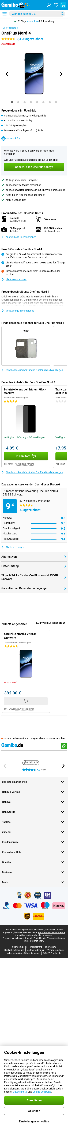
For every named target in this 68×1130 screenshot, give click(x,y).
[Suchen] (62, 14)
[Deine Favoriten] (56, 5)
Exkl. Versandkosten (24, 709)
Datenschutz (36, 947)
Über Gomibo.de (19, 947)
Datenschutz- (20, 1091)
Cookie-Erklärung (42, 1091)
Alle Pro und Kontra (16, 279)
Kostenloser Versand (24, 464)
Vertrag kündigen (55, 950)
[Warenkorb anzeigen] (63, 5)
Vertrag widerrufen (35, 950)
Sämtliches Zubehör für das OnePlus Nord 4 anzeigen (34, 370)
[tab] (12, 102)
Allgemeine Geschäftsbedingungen (23, 953)
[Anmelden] (49, 5)
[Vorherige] (6, 74)
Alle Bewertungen (15, 547)
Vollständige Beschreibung (20, 310)
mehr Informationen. (34, 941)
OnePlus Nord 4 (10, 28)
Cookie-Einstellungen (14, 950)
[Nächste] (61, 74)
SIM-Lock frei (13, 138)
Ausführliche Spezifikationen (21, 237)
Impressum (50, 947)
